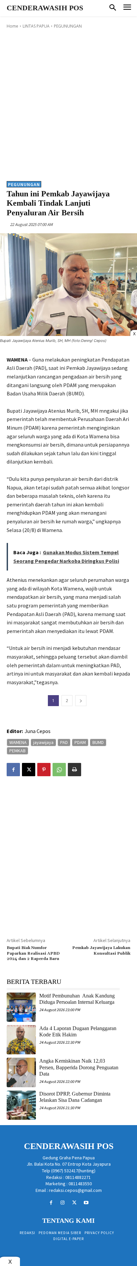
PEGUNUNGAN (68, 26)
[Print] (74, 769)
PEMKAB (17, 751)
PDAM (80, 742)
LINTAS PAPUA (36, 26)
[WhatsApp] (59, 769)
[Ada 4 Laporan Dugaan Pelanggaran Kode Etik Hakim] (21, 1039)
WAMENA (18, 742)
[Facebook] (13, 769)
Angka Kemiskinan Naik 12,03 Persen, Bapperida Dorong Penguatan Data (78, 1067)
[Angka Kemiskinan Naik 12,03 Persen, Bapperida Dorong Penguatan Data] (21, 1072)
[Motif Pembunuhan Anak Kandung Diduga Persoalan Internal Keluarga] (21, 1007)
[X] (28, 769)
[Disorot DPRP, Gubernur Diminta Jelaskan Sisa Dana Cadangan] (21, 1105)
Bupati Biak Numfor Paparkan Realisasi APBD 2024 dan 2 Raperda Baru (33, 953)
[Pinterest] (44, 769)
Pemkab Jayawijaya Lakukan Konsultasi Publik (101, 950)
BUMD (98, 742)
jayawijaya (43, 742)
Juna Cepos (38, 731)
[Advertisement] (68, 104)
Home (12, 26)
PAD (64, 742)
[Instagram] (63, 1203)
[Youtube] (86, 1203)
